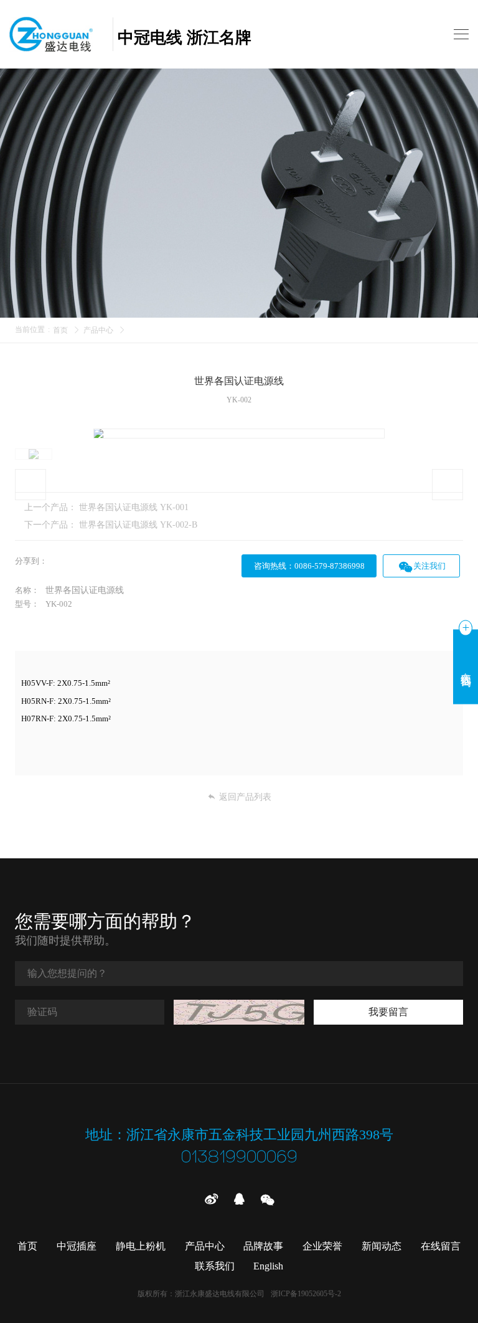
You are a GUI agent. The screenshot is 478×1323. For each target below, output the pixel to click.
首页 (60, 330)
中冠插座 (76, 1246)
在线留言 (441, 1246)
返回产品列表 (245, 797)
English (268, 1266)
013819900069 (239, 1157)
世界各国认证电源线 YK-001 (134, 507)
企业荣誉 (322, 1246)
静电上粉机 (141, 1246)
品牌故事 (263, 1246)
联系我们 (215, 1266)
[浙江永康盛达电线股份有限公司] (58, 34)
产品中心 (98, 330)
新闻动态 (381, 1246)
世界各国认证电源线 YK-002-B (138, 524)
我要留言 (388, 1012)
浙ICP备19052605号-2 (306, 1293)
